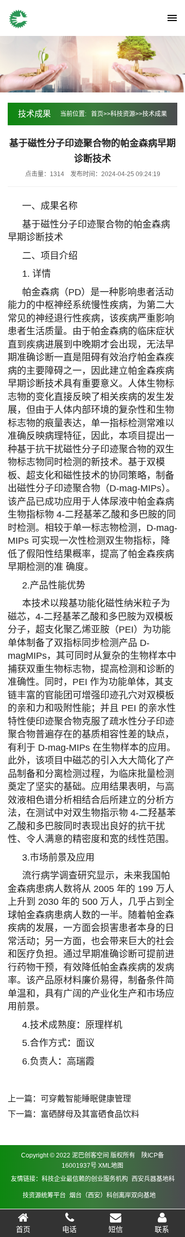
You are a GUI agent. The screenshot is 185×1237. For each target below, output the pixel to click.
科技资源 (122, 114)
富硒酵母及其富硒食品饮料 (90, 1114)
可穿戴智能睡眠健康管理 (86, 1098)
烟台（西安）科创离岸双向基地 (112, 1195)
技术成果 (154, 114)
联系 (162, 1229)
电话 (69, 1229)
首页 (97, 114)
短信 (115, 1229)
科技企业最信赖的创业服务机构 (85, 1179)
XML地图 (110, 1165)
